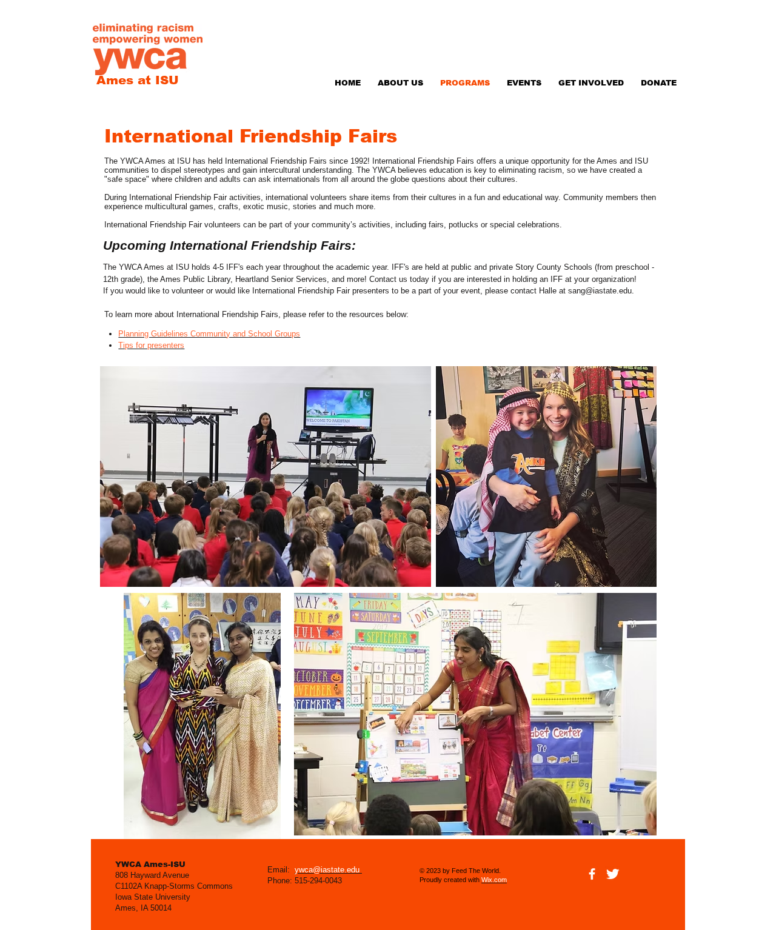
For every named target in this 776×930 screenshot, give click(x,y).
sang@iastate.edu (600, 290)
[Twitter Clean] (612, 873)
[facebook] (592, 873)
